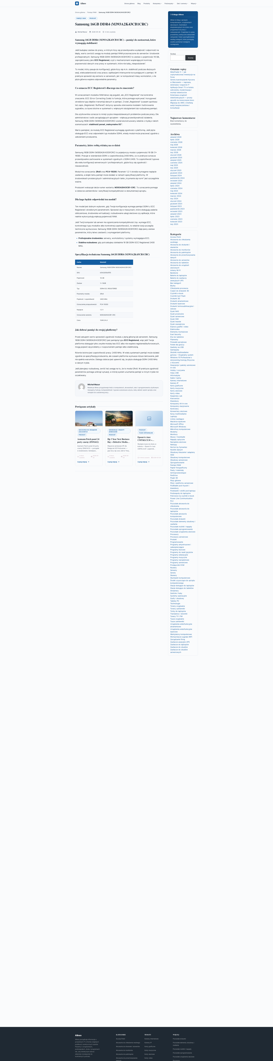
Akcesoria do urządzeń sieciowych (88, 431)
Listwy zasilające (177, 419)
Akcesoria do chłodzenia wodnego (128, 1042)
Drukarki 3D (175, 298)
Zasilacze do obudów (179, 647)
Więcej (193, 3)
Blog (139, 3)
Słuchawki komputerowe (180, 578)
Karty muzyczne (176, 388)
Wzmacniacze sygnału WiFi (181, 637)
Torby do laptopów (178, 611)
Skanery (173, 575)
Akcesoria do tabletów (179, 263)
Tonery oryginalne (177, 606)
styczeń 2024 (175, 201)
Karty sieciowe (176, 391)
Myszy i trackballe (177, 437)
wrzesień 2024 (176, 181)
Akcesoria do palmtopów (180, 252)
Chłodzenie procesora (179, 288)
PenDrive (174, 475)
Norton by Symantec (178, 447)
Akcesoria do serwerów (179, 260)
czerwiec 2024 (176, 188)
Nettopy (173, 445)
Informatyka (175, 375)
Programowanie (176, 542)
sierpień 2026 (175, 137)
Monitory (174, 434)
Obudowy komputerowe (180, 457)
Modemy (173, 432)
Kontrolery (174, 409)
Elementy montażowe (179, 332)
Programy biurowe (177, 550)
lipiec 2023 (174, 216)
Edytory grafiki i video (179, 327)
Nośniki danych (176, 450)
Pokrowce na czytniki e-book (182, 496)
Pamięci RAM (81, 18)
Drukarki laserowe (177, 304)
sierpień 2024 (175, 183)
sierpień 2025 (175, 160)
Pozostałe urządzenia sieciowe (182, 532)
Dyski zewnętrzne (177, 324)
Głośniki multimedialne (179, 352)
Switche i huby (176, 593)
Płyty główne (175, 480)
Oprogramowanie (177, 462)
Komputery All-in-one (178, 404)
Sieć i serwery (182, 3)
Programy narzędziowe (179, 560)
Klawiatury (174, 401)
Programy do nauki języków (181, 552)
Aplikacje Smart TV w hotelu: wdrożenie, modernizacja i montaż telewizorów (182, 90)
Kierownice (174, 398)
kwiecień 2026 (176, 147)
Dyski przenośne (177, 314)
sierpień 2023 (175, 214)
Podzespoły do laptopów (180, 493)
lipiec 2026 (174, 140)
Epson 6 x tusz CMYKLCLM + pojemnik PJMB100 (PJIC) (146, 442)
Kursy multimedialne (178, 414)
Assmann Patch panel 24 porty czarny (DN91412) (88, 441)
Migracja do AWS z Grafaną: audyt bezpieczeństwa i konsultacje (181, 105)
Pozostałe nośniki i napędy (181, 527)
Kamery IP (174, 383)
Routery (173, 568)
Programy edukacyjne (179, 555)
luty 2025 (174, 168)
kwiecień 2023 (176, 222)
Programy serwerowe (179, 562)
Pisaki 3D (174, 478)
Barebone (174, 273)
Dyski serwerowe (177, 316)
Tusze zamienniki (177, 621)
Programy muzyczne (178, 557)
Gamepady (174, 350)
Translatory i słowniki (178, 614)
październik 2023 (177, 209)
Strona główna (129, 3)
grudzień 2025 (176, 157)
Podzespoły (169, 3)
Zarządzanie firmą (177, 639)
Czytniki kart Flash (177, 296)
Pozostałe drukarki (177, 519)
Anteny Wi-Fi (175, 270)
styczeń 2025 (175, 170)
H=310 (173, 368)
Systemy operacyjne (178, 596)
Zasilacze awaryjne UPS (180, 642)
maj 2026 (174, 145)
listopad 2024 (176, 175)
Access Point (175, 237)
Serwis (173, 573)
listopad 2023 (176, 206)
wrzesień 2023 (176, 211)
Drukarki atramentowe (179, 301)
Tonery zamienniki (177, 609)
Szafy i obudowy (177, 598)
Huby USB (174, 373)
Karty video (175, 393)
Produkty (147, 3)
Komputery (156, 3)
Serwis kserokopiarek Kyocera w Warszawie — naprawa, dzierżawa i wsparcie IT (182, 82)
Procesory (174, 534)
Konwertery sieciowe (178, 411)
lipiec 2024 (174, 186)
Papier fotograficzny (178, 468)
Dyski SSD (174, 319)
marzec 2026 (175, 150)
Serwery (173, 570)
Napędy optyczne (177, 439)
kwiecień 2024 (176, 193)
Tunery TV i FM (176, 616)
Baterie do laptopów (178, 275)
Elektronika (174, 329)
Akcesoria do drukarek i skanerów (128, 1046)
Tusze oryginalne (146, 433)
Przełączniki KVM (177, 565)
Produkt (92, 18)
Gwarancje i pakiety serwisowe (116, 431)
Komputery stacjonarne (179, 406)
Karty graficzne (176, 386)
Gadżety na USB (177, 347)
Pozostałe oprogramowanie (181, 529)
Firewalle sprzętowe (178, 342)
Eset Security (175, 334)
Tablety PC (174, 601)
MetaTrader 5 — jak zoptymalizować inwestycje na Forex (182, 74)
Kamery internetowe (178, 380)
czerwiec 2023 (176, 219)
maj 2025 (174, 165)
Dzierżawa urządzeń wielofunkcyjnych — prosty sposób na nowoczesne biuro (182, 97)
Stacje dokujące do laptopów (182, 585)
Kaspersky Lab (176, 396)
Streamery (174, 591)
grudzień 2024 (176, 173)
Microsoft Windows (178, 427)
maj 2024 (174, 191)
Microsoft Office (177, 424)
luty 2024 (174, 198)
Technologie (175, 603)
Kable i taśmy (175, 378)
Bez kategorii (175, 283)
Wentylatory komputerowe (181, 634)
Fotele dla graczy (177, 345)
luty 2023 (174, 224)
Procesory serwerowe (179, 537)
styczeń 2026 (175, 155)
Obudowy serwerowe (178, 460)
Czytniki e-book (176, 293)
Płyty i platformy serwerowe (181, 483)
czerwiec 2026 (176, 142)
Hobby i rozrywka (177, 370)
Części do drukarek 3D (179, 291)
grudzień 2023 (176, 204)
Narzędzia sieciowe (178, 442)
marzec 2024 (175, 196)
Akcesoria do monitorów (180, 250)
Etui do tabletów (177, 337)
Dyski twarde (175, 321)
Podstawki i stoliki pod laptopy (182, 491)
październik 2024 (177, 178)
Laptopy (173, 416)
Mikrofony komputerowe (180, 429)
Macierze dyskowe (177, 421)
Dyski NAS (174, 311)
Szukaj (173, 54)
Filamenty (174, 339)
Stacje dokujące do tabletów (182, 588)
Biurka (172, 286)
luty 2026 (174, 152)
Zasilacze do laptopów (179, 644)
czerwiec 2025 (176, 163)
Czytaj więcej (82, 462)
